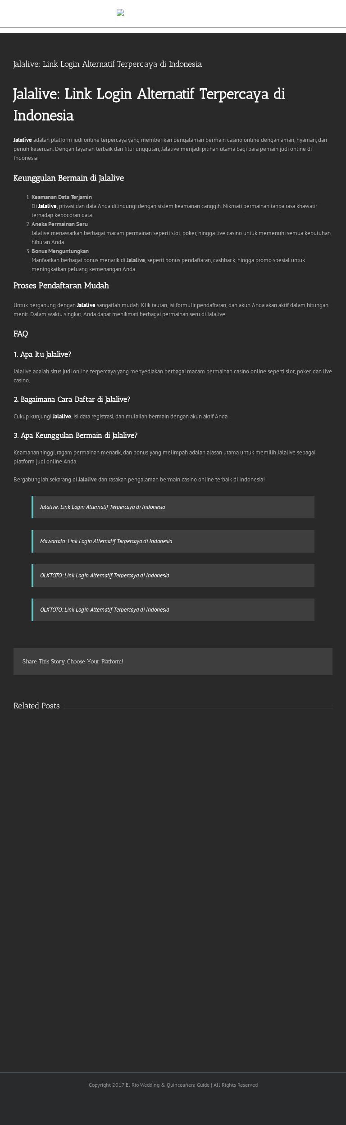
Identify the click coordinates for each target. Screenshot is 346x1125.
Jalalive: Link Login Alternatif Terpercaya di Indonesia (102, 507)
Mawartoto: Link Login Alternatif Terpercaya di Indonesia (106, 541)
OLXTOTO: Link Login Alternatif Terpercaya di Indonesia (104, 575)
